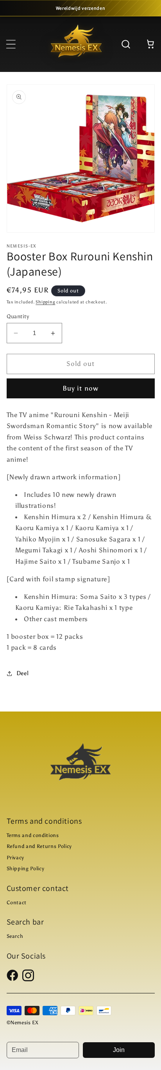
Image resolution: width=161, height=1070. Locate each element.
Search (15, 936)
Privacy (16, 857)
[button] (10, 43)
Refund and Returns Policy (39, 846)
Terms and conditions (33, 835)
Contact (17, 902)
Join (119, 1050)
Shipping (45, 302)
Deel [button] (22, 673)
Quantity (18, 316)
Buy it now (80, 388)
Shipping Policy (26, 868)
